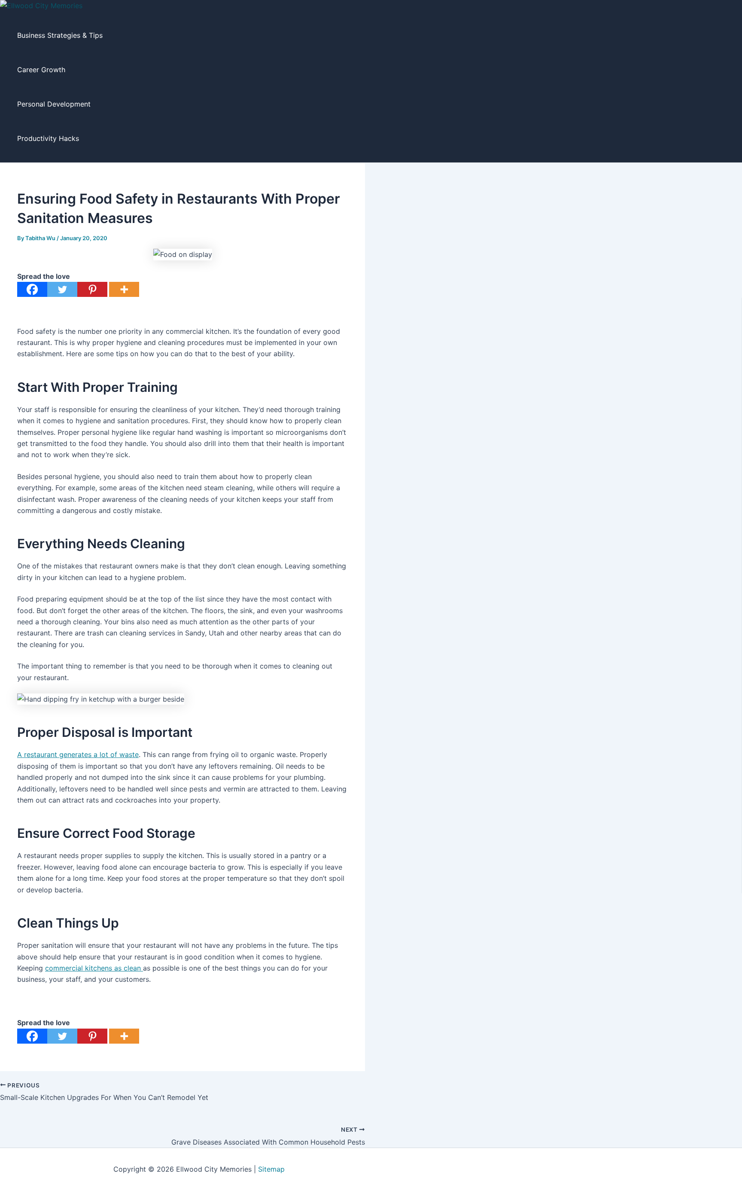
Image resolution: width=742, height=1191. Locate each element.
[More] (124, 289)
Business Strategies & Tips (60, 35)
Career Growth (41, 69)
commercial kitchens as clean (94, 968)
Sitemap (271, 1169)
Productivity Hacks (48, 138)
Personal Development (54, 104)
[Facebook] (32, 289)
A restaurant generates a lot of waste (78, 754)
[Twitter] (62, 289)
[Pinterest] (92, 289)
